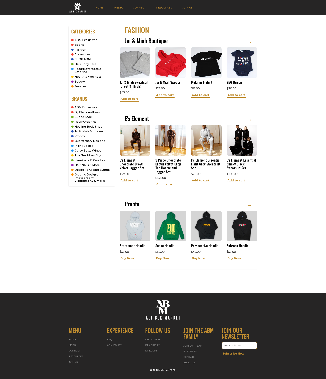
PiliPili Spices (84, 145)
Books (79, 44)
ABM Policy (114, 345)
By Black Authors (87, 112)
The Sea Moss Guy (88, 155)
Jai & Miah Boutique (89, 131)
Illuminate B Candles (90, 160)
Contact (189, 357)
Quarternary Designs (90, 141)
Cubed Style (83, 117)
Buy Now (127, 258)
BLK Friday (152, 345)
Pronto (80, 136)
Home (99, 7)
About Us (189, 362)
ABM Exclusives (86, 40)
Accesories (82, 54)
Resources (164, 7)
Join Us (187, 7)
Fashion (80, 49)
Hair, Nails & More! (88, 165)
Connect (139, 7)
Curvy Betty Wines (88, 150)
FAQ (109, 339)
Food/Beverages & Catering (88, 70)
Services (81, 86)
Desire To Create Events (92, 169)
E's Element (188, 118)
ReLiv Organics (85, 121)
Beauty (80, 81)
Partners (190, 351)
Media (118, 7)
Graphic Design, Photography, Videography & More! (90, 177)
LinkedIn (151, 350)
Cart (249, 7)
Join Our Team (192, 345)
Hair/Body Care (85, 64)
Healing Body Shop (89, 126)
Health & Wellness (88, 76)
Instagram (152, 339)
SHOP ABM (83, 59)
